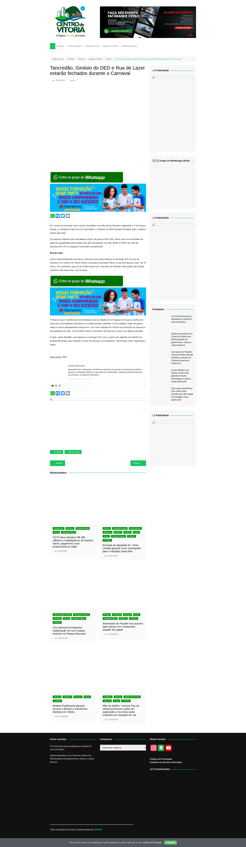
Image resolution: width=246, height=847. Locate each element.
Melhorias (107, 532)
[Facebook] (60, 386)
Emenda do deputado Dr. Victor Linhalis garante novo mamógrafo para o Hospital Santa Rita (122, 548)
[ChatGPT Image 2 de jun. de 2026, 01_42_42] (98, 422)
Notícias (60, 46)
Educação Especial (81, 615)
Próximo (136, 463)
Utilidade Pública (129, 46)
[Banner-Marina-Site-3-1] (148, 22)
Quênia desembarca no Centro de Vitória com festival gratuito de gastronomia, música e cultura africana (181, 339)
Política (127, 532)
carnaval (57, 452)
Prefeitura (116, 615)
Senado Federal (82, 528)
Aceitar (170, 843)
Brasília (107, 528)
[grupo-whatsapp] (87, 177)
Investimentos (135, 528)
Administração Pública (62, 615)
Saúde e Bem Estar (132, 697)
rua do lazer (74, 452)
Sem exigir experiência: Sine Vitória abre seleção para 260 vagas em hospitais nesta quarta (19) (182, 394)
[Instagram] (56, 386)
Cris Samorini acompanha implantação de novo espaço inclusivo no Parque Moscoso (69, 630)
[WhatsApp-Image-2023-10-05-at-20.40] (172, 112)
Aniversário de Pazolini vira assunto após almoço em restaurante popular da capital (123, 626)
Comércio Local (92, 46)
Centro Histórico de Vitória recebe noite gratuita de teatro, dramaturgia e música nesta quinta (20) (181, 376)
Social (72, 80)
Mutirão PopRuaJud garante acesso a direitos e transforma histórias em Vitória (70, 708)
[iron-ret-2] (172, 441)
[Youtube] (52, 386)
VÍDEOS (131, 536)
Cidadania (107, 697)
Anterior (59, 463)
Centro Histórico (74, 46)
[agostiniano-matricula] (98, 197)
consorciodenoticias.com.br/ (80, 379)
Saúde (136, 532)
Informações (58, 528)
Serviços (57, 618)
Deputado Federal (119, 528)
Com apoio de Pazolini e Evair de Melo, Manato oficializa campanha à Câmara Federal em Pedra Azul (182, 358)
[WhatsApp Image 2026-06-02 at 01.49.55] (172, 260)
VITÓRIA (107, 540)
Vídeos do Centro (110, 46)
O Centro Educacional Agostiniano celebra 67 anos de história (181, 319)
